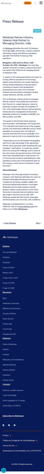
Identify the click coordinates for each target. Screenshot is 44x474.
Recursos (7, 292)
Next (38, 223)
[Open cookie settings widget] (3, 470)
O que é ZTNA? (9, 283)
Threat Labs (7, 324)
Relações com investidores (13, 360)
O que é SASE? (9, 267)
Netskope (9, 48)
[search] (35, 3)
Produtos (6, 257)
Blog (4, 298)
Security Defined (9, 314)
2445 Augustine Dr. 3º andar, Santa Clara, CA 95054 (14, 403)
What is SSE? (8, 273)
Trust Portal (7, 329)
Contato (6, 384)
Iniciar (27, 3)
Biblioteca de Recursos (11, 308)
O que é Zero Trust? (10, 278)
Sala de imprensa (9, 365)
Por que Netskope (10, 252)
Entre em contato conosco (13, 390)
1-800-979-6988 (9, 395)
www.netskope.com (26, 206)
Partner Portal (8, 380)
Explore (6, 246)
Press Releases (10, 223)
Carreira (6, 349)
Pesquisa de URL (9, 334)
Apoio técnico (8, 319)
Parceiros (6, 375)
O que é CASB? (9, 288)
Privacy (6, 435)
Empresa (7, 338)
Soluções (6, 262)
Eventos (6, 354)
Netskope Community (11, 303)
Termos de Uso (9, 446)
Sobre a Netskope (10, 344)
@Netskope (22, 209)
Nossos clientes (9, 370)
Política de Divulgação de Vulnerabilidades (19, 440)
